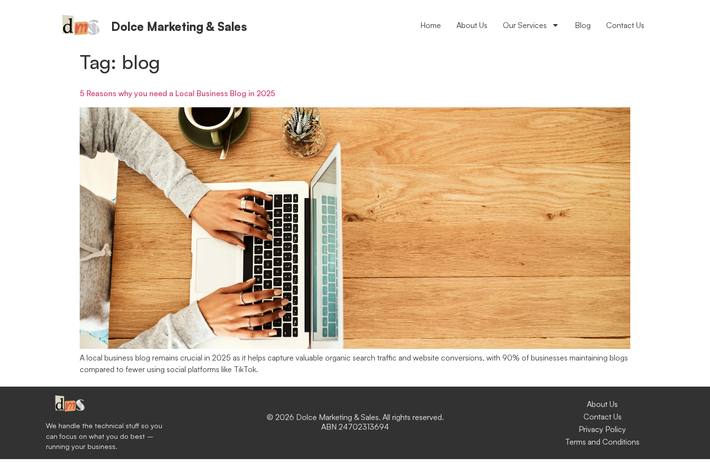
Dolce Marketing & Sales (179, 26)
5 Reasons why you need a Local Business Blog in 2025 (177, 93)
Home (430, 25)
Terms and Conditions (602, 442)
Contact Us (625, 25)
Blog (583, 25)
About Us (471, 25)
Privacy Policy (602, 429)
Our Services (525, 25)
